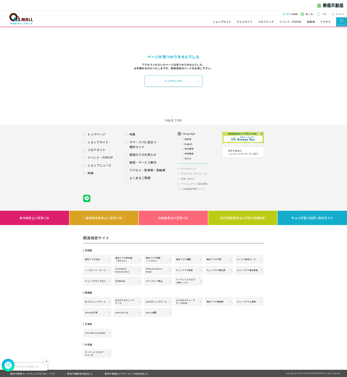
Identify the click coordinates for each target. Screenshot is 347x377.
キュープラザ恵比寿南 (247, 270)
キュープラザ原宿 (184, 270)
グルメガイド (244, 22)
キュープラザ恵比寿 (216, 270)
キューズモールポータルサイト (312, 218)
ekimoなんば (121, 312)
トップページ (96, 134)
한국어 (188, 158)
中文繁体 (189, 148)
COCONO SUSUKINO (95, 332)
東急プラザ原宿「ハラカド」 (153, 259)
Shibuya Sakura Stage (154, 270)
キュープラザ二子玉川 (95, 280)
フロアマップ (266, 22)
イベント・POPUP (290, 22)
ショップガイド (222, 22)
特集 (132, 134)
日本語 (188, 139)
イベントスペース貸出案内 (194, 183)
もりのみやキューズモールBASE (243, 218)
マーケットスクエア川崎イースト (185, 281)
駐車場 (311, 22)
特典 (90, 173)
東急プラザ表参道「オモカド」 (123, 259)
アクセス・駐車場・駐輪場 (147, 170)
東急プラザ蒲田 (183, 259)
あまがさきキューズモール (104, 218)
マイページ (339, 14)
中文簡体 (189, 153)
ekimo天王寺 (91, 312)
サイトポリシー (189, 168)
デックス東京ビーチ (246, 259)
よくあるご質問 (139, 178)
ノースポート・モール (95, 270)
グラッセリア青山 (154, 280)
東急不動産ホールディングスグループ (31, 373)
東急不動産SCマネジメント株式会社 (125, 373)
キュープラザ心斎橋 (246, 301)
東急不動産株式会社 (78, 373)
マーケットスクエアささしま (94, 353)
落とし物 (309, 14)
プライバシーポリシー (192, 173)
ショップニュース (99, 165)
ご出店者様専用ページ (192, 188)
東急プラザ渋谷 (92, 259)
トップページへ (173, 81)
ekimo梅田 (151, 312)
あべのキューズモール (34, 218)
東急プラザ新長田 (215, 301)
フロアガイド (96, 150)
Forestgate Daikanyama (122, 270)
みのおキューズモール (173, 218)
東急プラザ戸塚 (214, 259)
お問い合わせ (187, 178)
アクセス (325, 22)
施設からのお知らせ (143, 154)
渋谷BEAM (120, 280)
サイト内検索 (291, 14)
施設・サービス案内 (143, 162)
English (188, 143)
